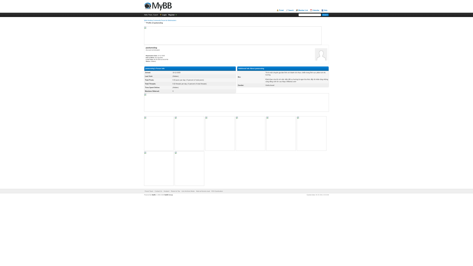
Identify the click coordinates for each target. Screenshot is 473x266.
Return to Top (175, 191)
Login (164, 15)
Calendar (316, 10)
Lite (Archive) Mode (188, 191)
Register (171, 15)
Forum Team (149, 191)
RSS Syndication (217, 191)
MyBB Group (168, 195)
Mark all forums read (203, 191)
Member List (303, 10)
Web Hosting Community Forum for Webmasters (160, 20)
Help (325, 10)
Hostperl (166, 191)
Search (291, 10)
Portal (281, 10)
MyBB (154, 195)
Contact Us (158, 191)
